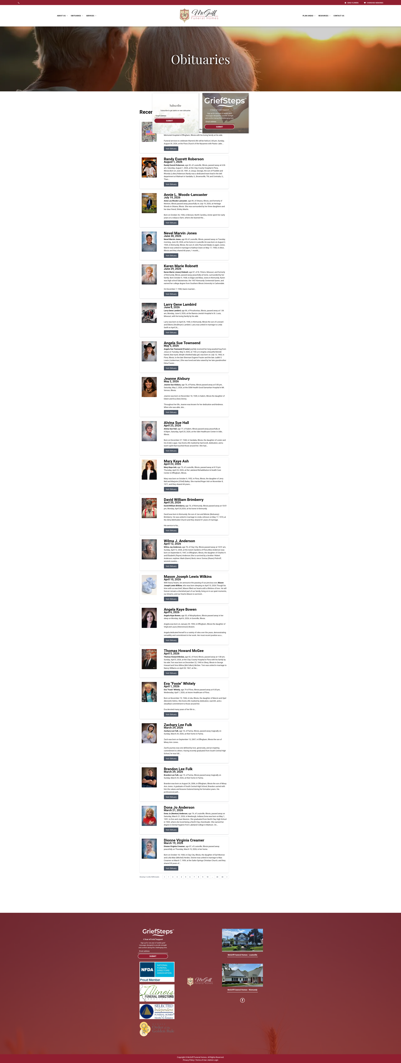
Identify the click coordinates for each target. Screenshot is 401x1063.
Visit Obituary (171, 149)
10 (207, 877)
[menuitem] (62, 16)
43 (217, 877)
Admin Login (213, 1060)
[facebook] (242, 1000)
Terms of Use (201, 1060)
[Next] (227, 877)
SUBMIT (169, 121)
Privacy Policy (188, 1060)
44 (222, 877)
